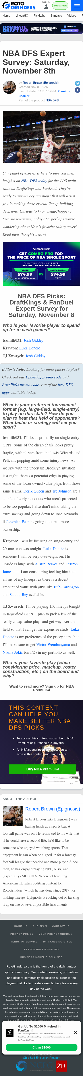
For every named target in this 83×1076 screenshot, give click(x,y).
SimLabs (56, 15)
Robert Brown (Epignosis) (41, 82)
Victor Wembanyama (53, 644)
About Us (20, 926)
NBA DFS (52, 100)
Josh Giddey (33, 340)
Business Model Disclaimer (41, 957)
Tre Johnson (61, 491)
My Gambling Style (57, 941)
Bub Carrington (66, 586)
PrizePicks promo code (20, 384)
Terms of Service (24, 941)
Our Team (40, 926)
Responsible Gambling (41, 949)
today (34, 180)
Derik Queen (33, 491)
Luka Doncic (29, 348)
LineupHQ (21, 15)
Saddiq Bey (19, 594)
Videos (71, 15)
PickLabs (39, 15)
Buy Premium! (42, 769)
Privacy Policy (22, 934)
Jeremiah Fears (18, 521)
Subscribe (60, 5)
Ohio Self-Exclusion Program (41, 1057)
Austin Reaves (46, 563)
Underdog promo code (44, 377)
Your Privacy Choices (56, 934)
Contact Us (60, 926)
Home (6, 15)
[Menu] (77, 5)
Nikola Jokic (13, 652)
